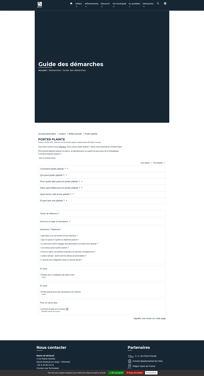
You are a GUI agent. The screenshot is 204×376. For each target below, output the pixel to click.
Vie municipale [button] (119, 3)
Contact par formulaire (47, 368)
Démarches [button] (148, 3)
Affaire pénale (75, 134)
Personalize (151, 373)
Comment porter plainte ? (53, 169)
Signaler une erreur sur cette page (150, 318)
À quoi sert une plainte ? (52, 200)
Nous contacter (51, 347)
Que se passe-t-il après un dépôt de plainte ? (60, 240)
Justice (62, 134)
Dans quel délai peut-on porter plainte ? (60, 188)
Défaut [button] (78, 3)
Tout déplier (159, 163)
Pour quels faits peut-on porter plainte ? (60, 181)
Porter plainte (91, 134)
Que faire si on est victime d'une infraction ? (59, 236)
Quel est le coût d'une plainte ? (56, 194)
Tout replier (146, 163)
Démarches (55, 70)
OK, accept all (117, 373)
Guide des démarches (74, 70)
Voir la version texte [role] (47, 158)
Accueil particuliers (47, 134)
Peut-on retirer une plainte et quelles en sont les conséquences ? (68, 252)
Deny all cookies (135, 373)
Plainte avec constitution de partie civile (57, 275)
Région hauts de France (144, 366)
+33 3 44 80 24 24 (45, 365)
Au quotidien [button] (134, 3)
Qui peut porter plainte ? (52, 175)
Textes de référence (49, 213)
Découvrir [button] (105, 3)
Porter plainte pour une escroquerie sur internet (61, 292)
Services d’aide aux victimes (54, 309)
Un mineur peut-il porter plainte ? (55, 248)
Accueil (42, 70)
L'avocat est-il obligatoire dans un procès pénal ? (61, 260)
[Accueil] (51, 5)
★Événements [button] (91, 3)
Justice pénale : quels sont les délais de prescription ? (63, 256)
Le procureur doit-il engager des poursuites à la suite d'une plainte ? (69, 244)
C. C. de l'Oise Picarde (145, 356)
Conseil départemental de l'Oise (148, 361)
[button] (71, 4)
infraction (62, 147)
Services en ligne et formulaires (54, 221)
